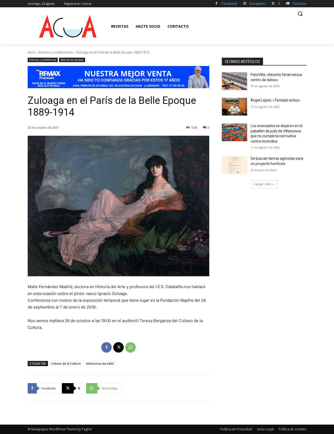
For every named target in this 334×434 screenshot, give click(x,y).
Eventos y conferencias (56, 52)
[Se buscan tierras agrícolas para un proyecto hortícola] (234, 165)
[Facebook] (216, 4)
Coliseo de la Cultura (66, 363)
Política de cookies (292, 429)
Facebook (229, 3)
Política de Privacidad (236, 429)
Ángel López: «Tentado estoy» (275, 100)
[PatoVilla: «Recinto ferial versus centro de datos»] (234, 81)
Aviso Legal (265, 429)
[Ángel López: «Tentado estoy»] (234, 107)
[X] (273, 4)
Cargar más (262, 184)
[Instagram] (245, 4)
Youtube (299, 3)
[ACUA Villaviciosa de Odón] (68, 26)
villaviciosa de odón (100, 363)
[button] (300, 13)
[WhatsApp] (130, 347)
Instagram (257, 3)
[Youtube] (288, 4)
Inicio (31, 52)
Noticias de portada (72, 60)
